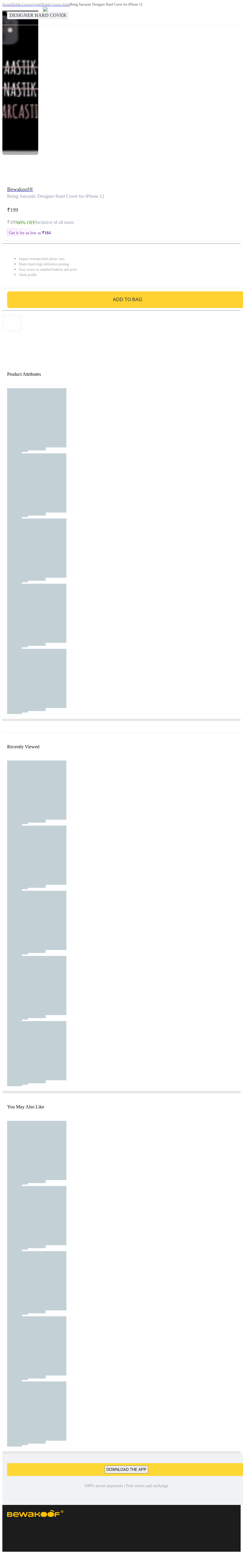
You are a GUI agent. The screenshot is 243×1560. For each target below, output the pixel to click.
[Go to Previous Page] (7, 12)
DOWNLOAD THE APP (126, 1469)
